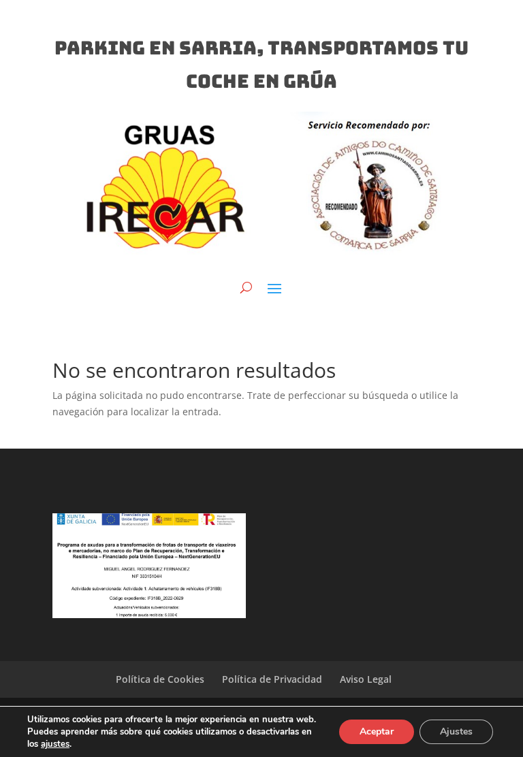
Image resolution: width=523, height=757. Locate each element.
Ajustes (456, 731)
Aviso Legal (366, 679)
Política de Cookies (160, 679)
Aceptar (377, 731)
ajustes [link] (55, 744)
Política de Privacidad (272, 679)
